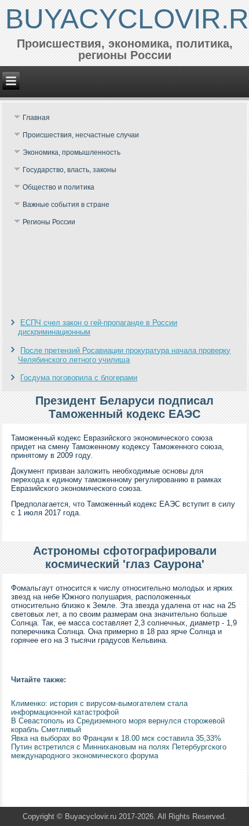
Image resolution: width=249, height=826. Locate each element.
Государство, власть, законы (69, 170)
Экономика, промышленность (71, 152)
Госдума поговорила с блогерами (78, 377)
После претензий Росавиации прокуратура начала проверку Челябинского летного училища (124, 355)
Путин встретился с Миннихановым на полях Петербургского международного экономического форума (118, 751)
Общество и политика (58, 187)
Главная (36, 118)
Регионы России (49, 222)
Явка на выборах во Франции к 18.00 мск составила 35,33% (116, 738)
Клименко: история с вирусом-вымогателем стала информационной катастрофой (99, 707)
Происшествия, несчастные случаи (81, 135)
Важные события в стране (66, 205)
